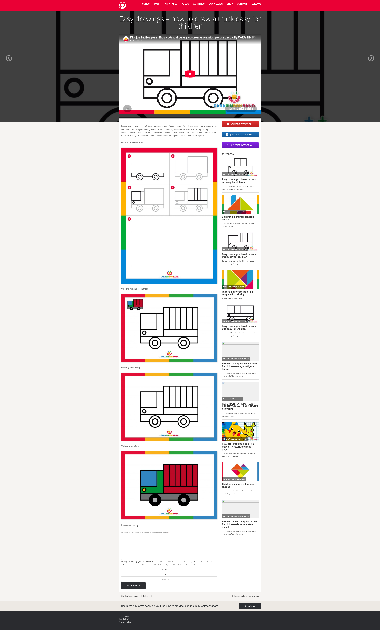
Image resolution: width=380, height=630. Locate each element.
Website (165, 579)
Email (165, 574)
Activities (199, 3)
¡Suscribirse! (250, 605)
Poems (185, 3)
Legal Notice (124, 616)
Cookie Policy (125, 619)
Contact (242, 3)
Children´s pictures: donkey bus (246, 596)
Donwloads (216, 3)
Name (165, 569)
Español (256, 3)
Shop (230, 3)
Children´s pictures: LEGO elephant (135, 596)
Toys (156, 3)
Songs (146, 3)
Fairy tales (170, 3)
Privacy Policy (125, 621)
